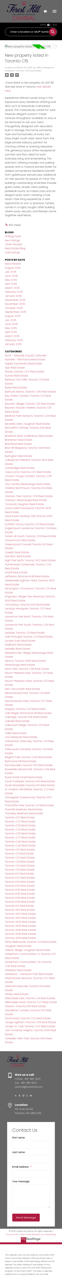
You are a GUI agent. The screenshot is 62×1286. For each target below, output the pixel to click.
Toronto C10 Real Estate (20, 849)
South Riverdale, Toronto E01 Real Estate (30, 785)
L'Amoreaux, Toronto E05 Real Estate (27, 604)
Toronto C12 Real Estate (19, 857)
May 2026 (11, 280)
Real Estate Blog (15, 248)
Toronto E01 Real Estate (19, 873)
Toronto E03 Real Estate (20, 882)
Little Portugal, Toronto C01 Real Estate (29, 636)
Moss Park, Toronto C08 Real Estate (27, 669)
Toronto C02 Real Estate (20, 821)
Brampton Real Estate (18, 440)
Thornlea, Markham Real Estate (24, 813)
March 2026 (12, 288)
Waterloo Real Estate (18, 970)
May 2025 (11, 328)
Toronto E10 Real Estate (19, 906)
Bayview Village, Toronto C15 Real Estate (30, 404)
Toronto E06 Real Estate (20, 894)
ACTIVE (43, 25)
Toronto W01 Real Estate (20, 910)
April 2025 (11, 332)
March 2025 (12, 336)
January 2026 (13, 296)
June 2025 (11, 324)
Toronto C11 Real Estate (19, 853)
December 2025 (15, 300)
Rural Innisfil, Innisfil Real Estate (23, 777)
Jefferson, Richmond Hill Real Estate (27, 576)
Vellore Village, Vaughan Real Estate (27, 950)
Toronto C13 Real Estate (19, 862)
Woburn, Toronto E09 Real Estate (25, 1006)
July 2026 (10, 272)
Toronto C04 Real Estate (20, 829)
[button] (16, 1096)
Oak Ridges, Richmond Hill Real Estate (28, 713)
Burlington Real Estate (18, 456)
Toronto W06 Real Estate (20, 930)
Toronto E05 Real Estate (20, 890)
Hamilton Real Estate (18, 556)
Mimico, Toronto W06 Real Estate (25, 661)
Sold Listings (12, 252)
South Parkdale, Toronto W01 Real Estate (30, 781)
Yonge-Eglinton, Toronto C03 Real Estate (30, 1022)
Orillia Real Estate (15, 733)
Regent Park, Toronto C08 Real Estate (28, 757)
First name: (18, 1137)
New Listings (12, 240)
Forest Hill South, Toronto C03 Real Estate (30, 536)
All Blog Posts (13, 236)
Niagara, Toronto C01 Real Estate (25, 709)
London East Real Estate (20, 641)
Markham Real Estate (18, 644)
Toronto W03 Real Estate (20, 918)
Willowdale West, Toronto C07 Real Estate (31, 1002)
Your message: (21, 1181)
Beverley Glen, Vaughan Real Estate (27, 424)
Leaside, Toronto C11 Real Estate (25, 633)
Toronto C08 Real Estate (20, 841)
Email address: (21, 1166)
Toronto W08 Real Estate (20, 934)
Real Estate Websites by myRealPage (38, 1234)
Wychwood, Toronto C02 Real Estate (28, 1018)
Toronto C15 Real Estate (28, 70)
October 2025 (13, 308)
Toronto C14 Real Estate (19, 865)
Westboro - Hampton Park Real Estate (29, 974)
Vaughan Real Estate (18, 946)
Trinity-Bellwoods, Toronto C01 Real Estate (30, 942)
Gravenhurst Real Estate (20, 540)
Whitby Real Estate (16, 994)
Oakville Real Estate (17, 721)
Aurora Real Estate (16, 375)
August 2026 (13, 268)
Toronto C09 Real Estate (20, 845)
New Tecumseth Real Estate (22, 689)
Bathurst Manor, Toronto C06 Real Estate (30, 391)
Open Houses (13, 244)
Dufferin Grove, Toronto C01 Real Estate (29, 524)
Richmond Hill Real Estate (20, 761)
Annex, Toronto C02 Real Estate (24, 371)
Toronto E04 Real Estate (20, 886)
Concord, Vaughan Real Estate (24, 504)
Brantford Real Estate (18, 444)
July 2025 (10, 320)
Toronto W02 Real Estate (20, 914)
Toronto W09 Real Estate (20, 938)
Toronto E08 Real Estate (20, 898)
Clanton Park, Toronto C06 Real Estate (29, 496)
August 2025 (13, 316)
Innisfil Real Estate (16, 572)
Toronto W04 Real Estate (20, 922)
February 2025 (14, 340)
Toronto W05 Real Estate (20, 926)
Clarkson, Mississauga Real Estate (26, 500)
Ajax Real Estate (15, 367)
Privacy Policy (12, 1234)
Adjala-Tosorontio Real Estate (23, 363)
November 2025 (15, 304)
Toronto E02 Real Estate (20, 878)
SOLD (55, 25)
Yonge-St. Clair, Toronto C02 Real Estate (30, 1026)
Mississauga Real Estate (20, 665)
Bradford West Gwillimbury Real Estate (29, 436)
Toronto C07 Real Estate (20, 837)
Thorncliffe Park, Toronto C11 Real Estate (29, 805)
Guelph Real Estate (17, 552)
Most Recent (13, 264)
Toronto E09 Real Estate (20, 902)
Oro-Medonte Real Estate (21, 737)
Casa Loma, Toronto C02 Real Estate (28, 472)
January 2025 (13, 344)
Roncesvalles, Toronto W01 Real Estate (29, 765)
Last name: (18, 1152)
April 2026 (11, 284)
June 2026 (11, 276)
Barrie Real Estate (16, 387)
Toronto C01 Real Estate (20, 817)
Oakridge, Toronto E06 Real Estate (26, 717)
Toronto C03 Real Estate (20, 825)
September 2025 (15, 312)
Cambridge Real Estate (19, 468)
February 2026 (14, 292)
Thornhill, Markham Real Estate (23, 809)
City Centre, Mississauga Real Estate (27, 484)
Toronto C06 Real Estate (20, 833)
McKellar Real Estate (17, 649)
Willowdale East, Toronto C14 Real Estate (30, 998)
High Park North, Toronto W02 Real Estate (30, 560)
